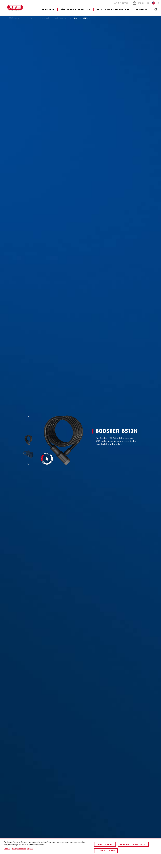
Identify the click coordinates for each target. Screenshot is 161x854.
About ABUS (48, 9)
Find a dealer (143, 3)
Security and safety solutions (113, 9)
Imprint (30, 849)
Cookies (7, 849)
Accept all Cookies (105, 851)
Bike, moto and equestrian (75, 9)
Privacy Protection (19, 849)
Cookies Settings (104, 844)
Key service (123, 3)
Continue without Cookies (133, 844)
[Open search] (156, 11)
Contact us (142, 9)
